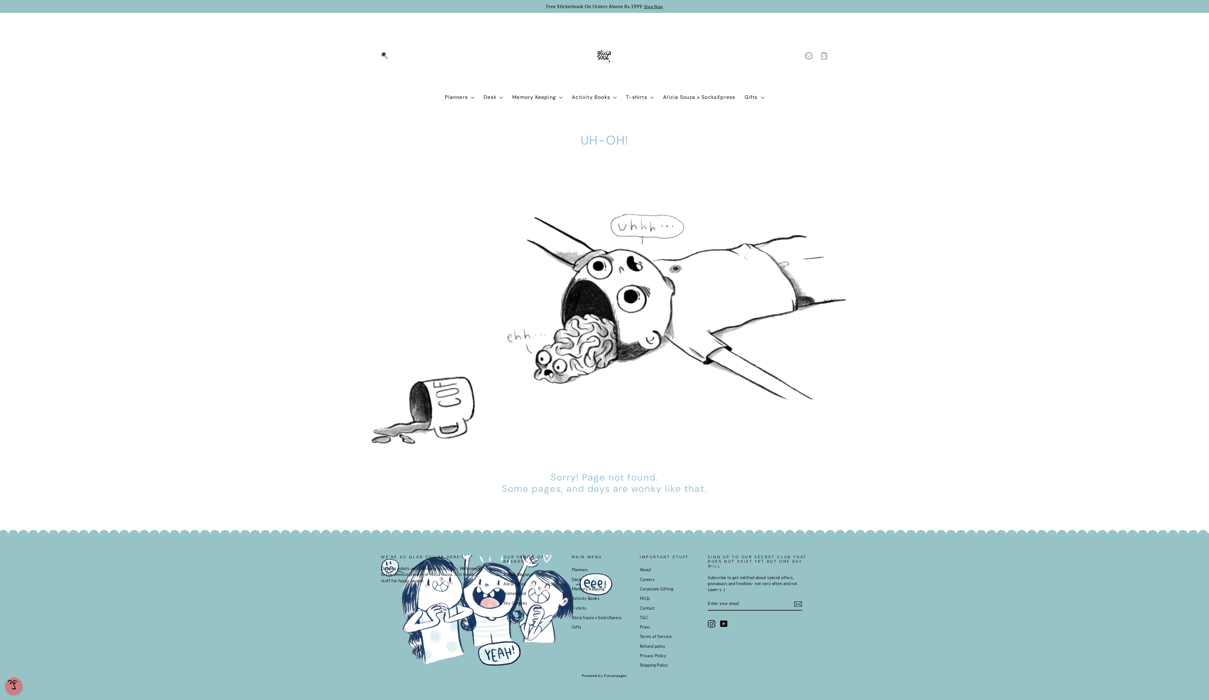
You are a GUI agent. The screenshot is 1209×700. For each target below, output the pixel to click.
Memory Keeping (535, 97)
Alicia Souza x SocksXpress (699, 97)
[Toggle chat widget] (14, 686)
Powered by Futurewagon (604, 675)
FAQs (645, 598)
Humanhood (514, 593)
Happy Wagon (516, 574)
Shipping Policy (654, 665)
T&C (644, 617)
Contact (647, 608)
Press (645, 626)
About (645, 569)
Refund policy (653, 646)
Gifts (752, 97)
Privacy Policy (653, 655)
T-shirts (637, 97)
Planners (457, 97)
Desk (491, 97)
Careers (647, 579)
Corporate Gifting (656, 588)
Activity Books (592, 97)
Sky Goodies (515, 603)
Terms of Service (656, 636)
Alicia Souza (514, 583)
